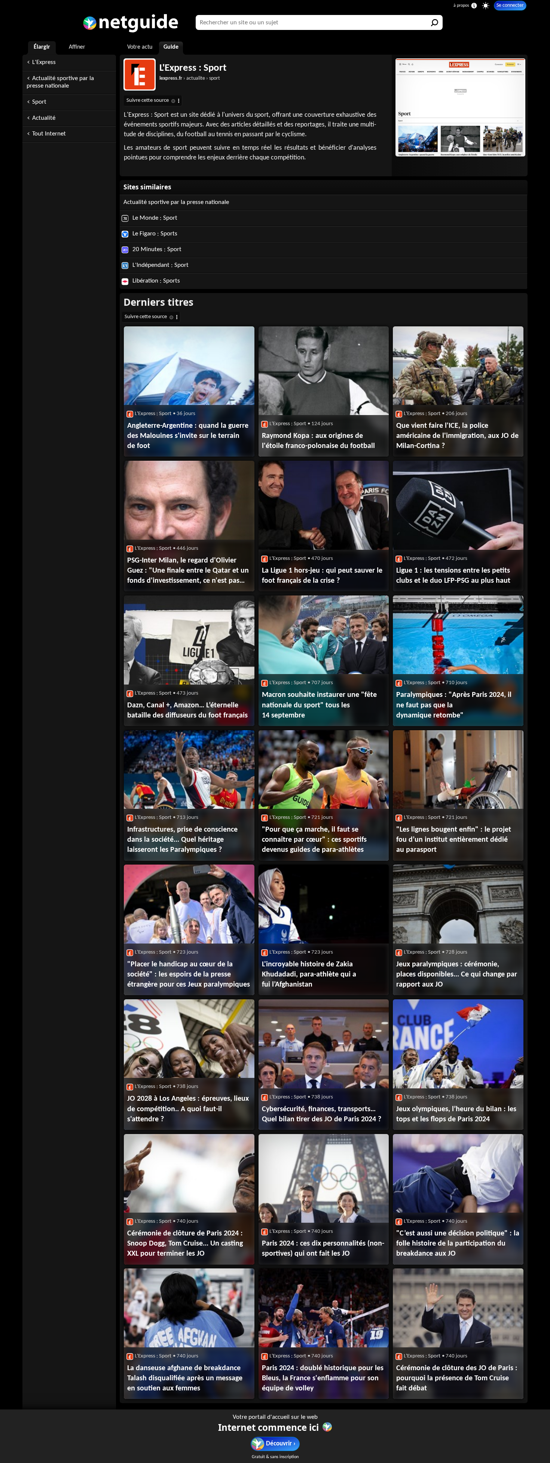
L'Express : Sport (192, 68)
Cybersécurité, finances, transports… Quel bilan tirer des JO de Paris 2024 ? (321, 1114)
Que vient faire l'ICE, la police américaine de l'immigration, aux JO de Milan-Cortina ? (457, 436)
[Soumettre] (435, 22)
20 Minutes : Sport (156, 249)
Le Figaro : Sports (154, 234)
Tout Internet (49, 134)
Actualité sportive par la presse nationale (60, 82)
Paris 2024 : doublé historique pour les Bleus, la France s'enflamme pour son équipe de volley (323, 1378)
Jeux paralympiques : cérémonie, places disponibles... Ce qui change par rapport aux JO (456, 974)
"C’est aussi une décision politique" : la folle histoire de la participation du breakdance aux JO (457, 1244)
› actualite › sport (189, 78)
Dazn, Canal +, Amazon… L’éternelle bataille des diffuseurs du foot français (187, 710)
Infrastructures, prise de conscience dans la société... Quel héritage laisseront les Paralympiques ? (182, 840)
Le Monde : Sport (154, 218)
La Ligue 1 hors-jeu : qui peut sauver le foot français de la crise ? (322, 576)
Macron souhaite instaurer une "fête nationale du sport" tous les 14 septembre (319, 705)
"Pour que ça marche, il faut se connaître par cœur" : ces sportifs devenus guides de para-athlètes (314, 840)
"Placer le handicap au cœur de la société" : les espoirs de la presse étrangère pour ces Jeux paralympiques (188, 974)
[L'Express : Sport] (459, 107)
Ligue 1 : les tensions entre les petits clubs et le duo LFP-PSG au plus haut (453, 576)
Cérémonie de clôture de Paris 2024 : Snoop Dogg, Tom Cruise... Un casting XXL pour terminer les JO (185, 1244)
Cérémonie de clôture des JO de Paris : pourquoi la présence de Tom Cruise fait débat (456, 1378)
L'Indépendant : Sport (160, 265)
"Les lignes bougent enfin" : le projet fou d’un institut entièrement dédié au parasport (453, 840)
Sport (39, 102)
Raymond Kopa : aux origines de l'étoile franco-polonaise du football (318, 441)
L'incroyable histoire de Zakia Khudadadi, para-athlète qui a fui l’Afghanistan (309, 974)
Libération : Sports (155, 281)
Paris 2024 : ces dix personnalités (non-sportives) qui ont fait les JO (323, 1249)
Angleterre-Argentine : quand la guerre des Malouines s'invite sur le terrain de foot (187, 436)
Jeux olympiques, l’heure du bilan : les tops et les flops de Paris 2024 (456, 1114)
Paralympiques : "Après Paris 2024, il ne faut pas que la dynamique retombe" (453, 705)
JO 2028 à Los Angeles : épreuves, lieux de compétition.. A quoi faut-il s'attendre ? (188, 1109)
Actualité (43, 118)
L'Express (44, 62)
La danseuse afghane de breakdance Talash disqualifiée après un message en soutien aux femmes (184, 1378)
